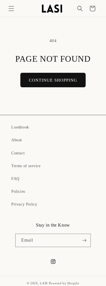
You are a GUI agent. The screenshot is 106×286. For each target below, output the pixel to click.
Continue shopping (53, 80)
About (16, 140)
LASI (44, 283)
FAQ (15, 179)
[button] (11, 8)
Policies (18, 191)
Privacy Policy (24, 204)
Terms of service (26, 166)
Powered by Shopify (64, 283)
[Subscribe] (84, 240)
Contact (18, 153)
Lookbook (20, 127)
